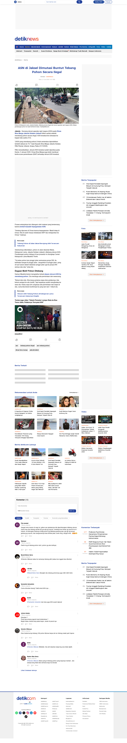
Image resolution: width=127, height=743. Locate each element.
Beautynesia (102, 708)
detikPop (54, 721)
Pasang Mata (69, 704)
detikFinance (44, 706)
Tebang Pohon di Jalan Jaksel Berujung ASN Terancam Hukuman (38, 245)
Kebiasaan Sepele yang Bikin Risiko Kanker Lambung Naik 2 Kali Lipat (20, 486)
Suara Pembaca (46, 51)
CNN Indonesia (103, 701)
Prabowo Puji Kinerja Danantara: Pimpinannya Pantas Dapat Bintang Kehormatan (98, 535)
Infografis (92, 47)
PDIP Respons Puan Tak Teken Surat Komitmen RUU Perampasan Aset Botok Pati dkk (100, 545)
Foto (98, 47)
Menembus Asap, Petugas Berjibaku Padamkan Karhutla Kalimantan (104, 265)
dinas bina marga (21, 350)
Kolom (66, 47)
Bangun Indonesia (95, 51)
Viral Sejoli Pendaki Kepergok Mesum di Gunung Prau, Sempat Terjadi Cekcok (46, 413)
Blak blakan (74, 47)
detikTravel (55, 701)
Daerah (35, 51)
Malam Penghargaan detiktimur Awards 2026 (105, 450)
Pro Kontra (83, 47)
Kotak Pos (85, 708)
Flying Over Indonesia (72, 723)
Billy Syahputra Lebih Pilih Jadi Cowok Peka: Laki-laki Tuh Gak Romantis (55, 486)
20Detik (54, 713)
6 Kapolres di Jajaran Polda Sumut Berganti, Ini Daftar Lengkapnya (24, 413)
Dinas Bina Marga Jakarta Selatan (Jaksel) (38, 132)
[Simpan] (77, 85)
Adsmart (19, 51)
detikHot (43, 711)
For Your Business (71, 726)
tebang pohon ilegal (27, 345)
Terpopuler (28, 51)
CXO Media (102, 713)
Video (103, 47)
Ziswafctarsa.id (70, 721)
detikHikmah (55, 718)
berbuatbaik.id (70, 701)
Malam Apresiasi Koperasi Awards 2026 (87, 450)
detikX (60, 47)
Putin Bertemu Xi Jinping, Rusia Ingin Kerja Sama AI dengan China (99, 193)
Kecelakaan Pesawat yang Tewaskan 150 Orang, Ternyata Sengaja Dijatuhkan (24, 435)
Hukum (54, 47)
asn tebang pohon (43, 345)
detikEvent (69, 708)
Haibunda (102, 706)
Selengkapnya (73, 392)
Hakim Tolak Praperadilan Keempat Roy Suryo (98, 553)
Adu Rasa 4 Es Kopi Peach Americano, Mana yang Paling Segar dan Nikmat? (37, 486)
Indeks (109, 47)
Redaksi (85, 701)
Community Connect (71, 731)
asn (17, 345)
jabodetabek (34, 350)
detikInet (43, 708)
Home (22, 47)
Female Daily (102, 711)
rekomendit (69, 728)
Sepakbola (44, 716)
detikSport (44, 713)
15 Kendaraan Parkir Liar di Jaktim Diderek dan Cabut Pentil (99, 198)
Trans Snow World (71, 713)
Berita (27, 47)
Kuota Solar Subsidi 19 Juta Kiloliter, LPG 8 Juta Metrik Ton (38, 462)
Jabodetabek (35, 47)
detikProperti (44, 721)
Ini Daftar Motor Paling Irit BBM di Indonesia (70, 462)
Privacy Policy (86, 716)
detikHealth (55, 706)
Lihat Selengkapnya (95, 220)
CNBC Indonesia (103, 704)
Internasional (46, 47)
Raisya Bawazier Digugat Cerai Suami (45, 435)
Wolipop (54, 708)
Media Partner (86, 711)
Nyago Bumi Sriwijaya (60, 51)
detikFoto (55, 716)
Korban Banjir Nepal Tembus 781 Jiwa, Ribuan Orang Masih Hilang (88, 265)
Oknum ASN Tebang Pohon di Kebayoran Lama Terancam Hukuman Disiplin (35, 295)
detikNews (18, 60)
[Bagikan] (57, 85)
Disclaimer (86, 718)
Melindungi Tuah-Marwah (78, 51)
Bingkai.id (68, 718)
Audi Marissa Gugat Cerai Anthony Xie (67, 412)
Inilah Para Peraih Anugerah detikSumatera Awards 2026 (104, 430)
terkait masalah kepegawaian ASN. (33, 226)
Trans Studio (69, 716)
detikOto (43, 718)
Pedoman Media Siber (89, 704)
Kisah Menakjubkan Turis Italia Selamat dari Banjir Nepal (21, 462)
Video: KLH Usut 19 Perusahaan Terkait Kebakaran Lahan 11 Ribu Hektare (88, 430)
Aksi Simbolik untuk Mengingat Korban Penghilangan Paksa (104, 245)
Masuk (108, 2)
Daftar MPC (98, 2)
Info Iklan (85, 713)
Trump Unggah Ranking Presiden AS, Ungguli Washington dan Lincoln (98, 205)
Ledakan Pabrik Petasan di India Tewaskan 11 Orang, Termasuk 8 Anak (98, 213)
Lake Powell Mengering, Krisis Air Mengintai (88, 245)
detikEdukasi (44, 704)
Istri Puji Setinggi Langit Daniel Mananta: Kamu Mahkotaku (69, 435)
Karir (84, 706)
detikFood (55, 704)
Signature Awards (71, 711)
